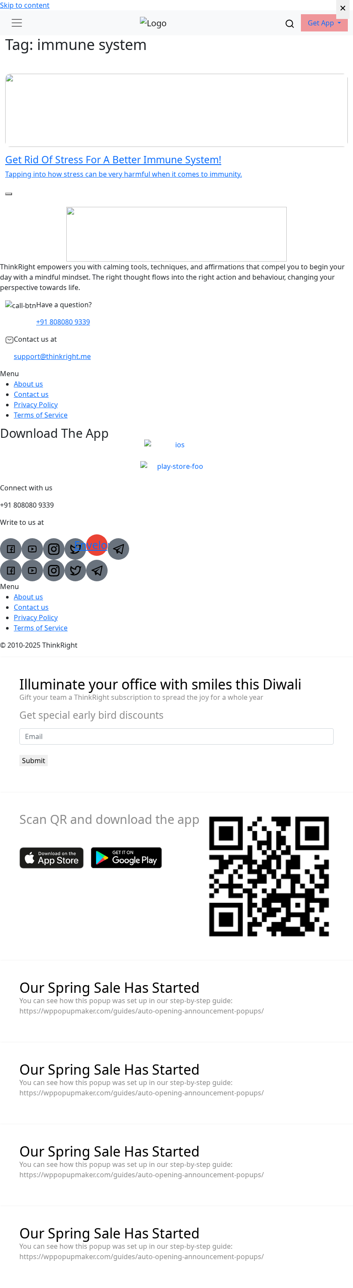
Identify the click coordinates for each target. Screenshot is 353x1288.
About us (28, 384)
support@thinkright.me (52, 356)
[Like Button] (8, 194)
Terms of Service (41, 415)
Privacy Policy (36, 404)
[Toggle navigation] (16, 23)
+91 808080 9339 (63, 322)
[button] (324, 22)
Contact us (31, 394)
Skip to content (25, 5)
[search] (289, 23)
